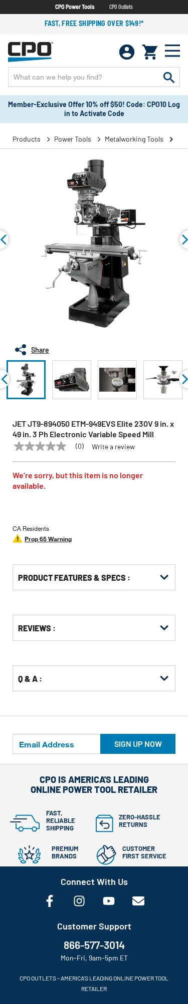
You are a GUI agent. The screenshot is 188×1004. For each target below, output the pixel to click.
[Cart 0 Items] (149, 52)
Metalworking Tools (134, 139)
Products (27, 139)
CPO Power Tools (74, 6)
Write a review (113, 446)
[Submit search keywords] (168, 77)
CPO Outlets (121, 6)
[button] (26, 380)
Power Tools (72, 139)
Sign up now (138, 743)
